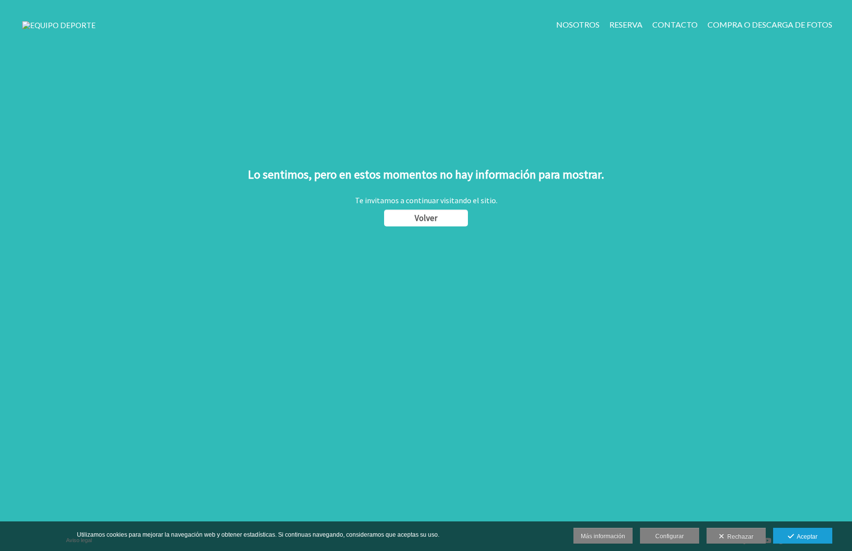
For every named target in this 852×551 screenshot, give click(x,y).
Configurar (669, 536)
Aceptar (805, 536)
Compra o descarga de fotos (770, 24)
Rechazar (738, 536)
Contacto (675, 24)
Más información (603, 536)
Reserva (625, 24)
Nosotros (578, 24)
